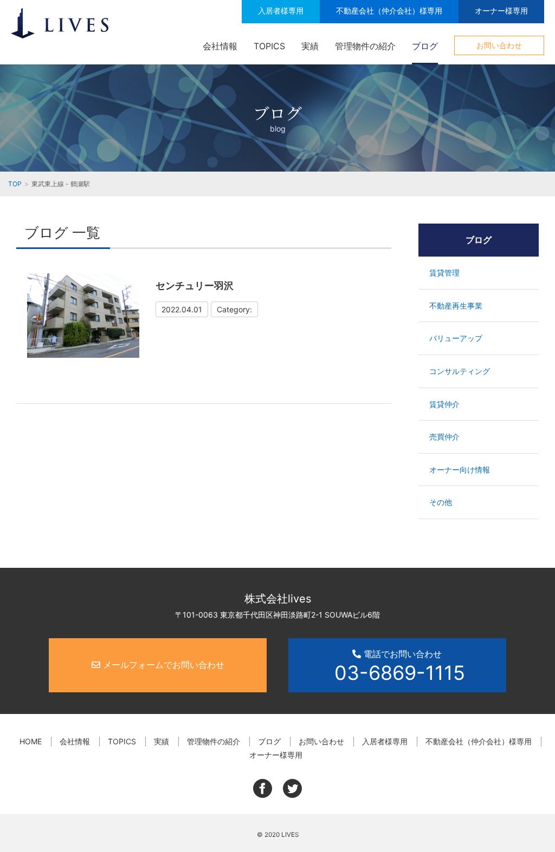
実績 (310, 46)
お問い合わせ (499, 45)
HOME (31, 741)
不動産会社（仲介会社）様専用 (389, 10)
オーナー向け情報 (459, 469)
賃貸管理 (444, 272)
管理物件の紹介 (365, 46)
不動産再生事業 (455, 305)
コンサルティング (459, 371)
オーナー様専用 (501, 10)
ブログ (425, 46)
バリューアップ (455, 338)
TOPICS (269, 46)
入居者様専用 (281, 10)
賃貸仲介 (444, 404)
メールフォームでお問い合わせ (162, 664)
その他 (440, 502)
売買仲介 (444, 436)
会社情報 (220, 46)
